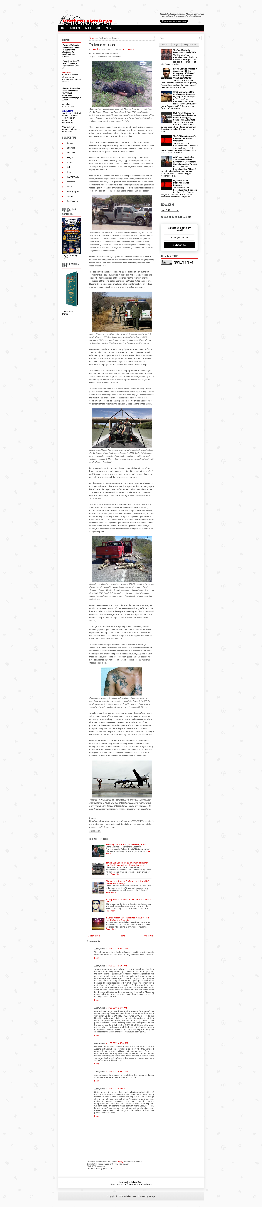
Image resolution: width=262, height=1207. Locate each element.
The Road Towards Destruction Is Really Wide (184, 51)
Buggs (70, 143)
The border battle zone (102, 44)
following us (146, 1184)
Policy (108, 28)
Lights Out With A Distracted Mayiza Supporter (181, 182)
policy (69, 127)
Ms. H (69, 186)
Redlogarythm (73, 191)
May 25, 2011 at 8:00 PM (116, 1089)
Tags (176, 45)
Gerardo (95, 49)
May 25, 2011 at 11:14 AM (117, 1071)
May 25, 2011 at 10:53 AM (117, 1043)
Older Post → (150, 936)
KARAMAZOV (73, 177)
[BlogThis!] (93, 831)
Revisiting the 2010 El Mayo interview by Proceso (127, 844)
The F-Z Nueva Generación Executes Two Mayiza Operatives (184, 138)
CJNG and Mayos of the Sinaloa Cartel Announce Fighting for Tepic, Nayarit (184, 94)
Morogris (71, 182)
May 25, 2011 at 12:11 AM (117, 949)
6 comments (128, 49)
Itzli (68, 167)
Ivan (69, 172)
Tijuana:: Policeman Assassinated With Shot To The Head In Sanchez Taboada (128, 919)
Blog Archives (190, 45)
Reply (96, 958)
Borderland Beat (129, 1196)
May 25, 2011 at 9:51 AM (116, 1008)
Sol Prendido (72, 201)
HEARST (70, 162)
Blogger (152, 1196)
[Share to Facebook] (99, 831)
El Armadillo (72, 148)
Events (88, 28)
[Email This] (90, 831)
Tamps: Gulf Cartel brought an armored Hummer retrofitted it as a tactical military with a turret (127, 864)
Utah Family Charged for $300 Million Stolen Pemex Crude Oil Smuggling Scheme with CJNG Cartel (184, 116)
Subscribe (179, 245)
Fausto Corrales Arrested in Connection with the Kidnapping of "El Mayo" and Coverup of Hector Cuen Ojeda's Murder (185, 73)
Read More (116, 874)
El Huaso (71, 153)
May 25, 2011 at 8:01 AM (116, 966)
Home (63, 28)
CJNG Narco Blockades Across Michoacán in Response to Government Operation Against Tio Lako (185, 160)
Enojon (70, 157)
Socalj (70, 196)
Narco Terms (75, 28)
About (98, 28)
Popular (165, 45)
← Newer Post (94, 936)
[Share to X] (96, 831)
